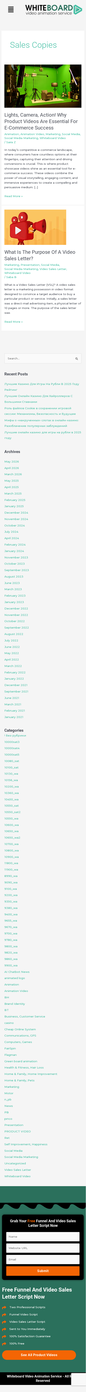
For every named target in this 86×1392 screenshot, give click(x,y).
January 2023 (14, 602)
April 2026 (11, 468)
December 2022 (16, 608)
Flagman (10, 1054)
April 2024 (11, 538)
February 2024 (15, 544)
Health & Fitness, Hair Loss (24, 1067)
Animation (11, 134)
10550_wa (11, 818)
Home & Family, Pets (19, 1080)
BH (6, 997)
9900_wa (10, 965)
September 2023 (16, 570)
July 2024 (11, 531)
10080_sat (11, 761)
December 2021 (15, 685)
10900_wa (11, 856)
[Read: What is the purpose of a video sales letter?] (35, 226)
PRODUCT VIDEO (17, 1131)
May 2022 (11, 653)
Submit (43, 1271)
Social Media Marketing (21, 138)
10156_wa (11, 780)
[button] (11, 9)
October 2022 (14, 621)
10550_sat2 (12, 812)
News (8, 1105)
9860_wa (10, 959)
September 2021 (16, 691)
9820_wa (10, 952)
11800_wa (11, 863)
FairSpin (10, 1048)
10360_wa (11, 793)
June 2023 (12, 583)
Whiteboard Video (53, 138)
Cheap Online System (20, 1029)
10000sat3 (12, 742)
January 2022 (14, 678)
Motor (8, 1093)
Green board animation (20, 1061)
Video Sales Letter (53, 269)
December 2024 (16, 512)
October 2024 (14, 525)
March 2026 (13, 474)
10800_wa (11, 850)
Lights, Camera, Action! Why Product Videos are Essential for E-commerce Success (41, 121)
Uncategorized (15, 1163)
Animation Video (32, 134)
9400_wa (10, 914)
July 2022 (11, 640)
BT (6, 1010)
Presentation (30, 264)
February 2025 (14, 500)
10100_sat (11, 767)
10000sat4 (12, 748)
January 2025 (14, 506)
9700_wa (10, 933)
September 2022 (16, 627)
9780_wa (10, 939)
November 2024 (16, 519)
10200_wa (11, 786)
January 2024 (14, 551)
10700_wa (11, 844)
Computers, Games (18, 1042)
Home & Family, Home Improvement (30, 1074)
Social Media (71, 134)
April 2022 (11, 659)
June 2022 (12, 646)
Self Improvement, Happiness (25, 1144)
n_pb (7, 1099)
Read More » (13, 196)
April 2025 (11, 487)
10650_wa (11, 831)
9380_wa (10, 908)
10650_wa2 (12, 837)
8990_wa (10, 876)
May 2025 (11, 480)
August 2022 (13, 634)
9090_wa (10, 882)
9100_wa (10, 888)
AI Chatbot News (17, 971)
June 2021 (11, 698)
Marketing (53, 134)
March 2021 (12, 704)
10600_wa (11, 825)
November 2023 (16, 557)
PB (6, 1112)
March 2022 (13, 666)
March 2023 (13, 589)
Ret (7, 1137)
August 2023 (13, 576)
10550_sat (11, 805)
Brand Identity (14, 1003)
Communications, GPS (20, 1035)
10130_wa (11, 773)
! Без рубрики (15, 735)
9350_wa (10, 901)
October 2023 (14, 563)
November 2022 (16, 615)
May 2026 (11, 461)
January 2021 (13, 717)
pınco (8, 1118)
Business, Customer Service (24, 1016)
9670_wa (10, 927)
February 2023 (15, 595)
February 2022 (15, 672)
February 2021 (14, 710)
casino (9, 1022)
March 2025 (13, 493)
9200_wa (10, 895)
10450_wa (11, 799)
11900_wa (11, 869)
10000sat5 (11, 754)
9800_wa (10, 946)
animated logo (14, 978)
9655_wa (10, 920)
